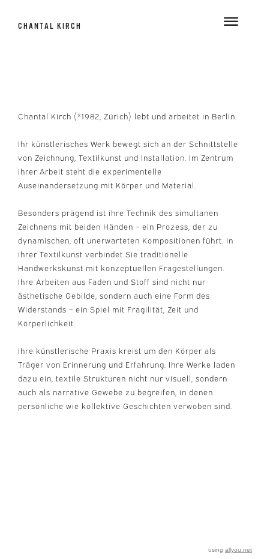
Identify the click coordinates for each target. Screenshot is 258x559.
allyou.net (238, 549)
